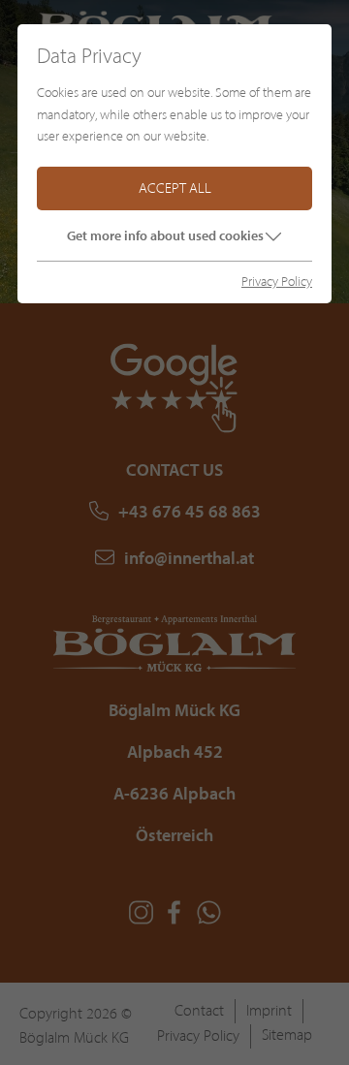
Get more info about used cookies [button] (165, 235)
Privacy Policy (276, 281)
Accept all (175, 188)
